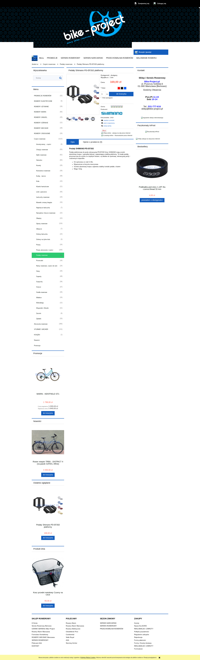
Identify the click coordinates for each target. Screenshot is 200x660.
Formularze (138, 649)
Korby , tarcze (41, 176)
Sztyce (38, 287)
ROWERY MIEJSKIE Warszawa (43, 637)
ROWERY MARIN (40, 112)
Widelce (39, 297)
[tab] (72, 142)
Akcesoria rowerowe (40, 324)
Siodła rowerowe (41, 292)
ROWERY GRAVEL (40, 117)
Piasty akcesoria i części (44, 250)
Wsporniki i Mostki (42, 308)
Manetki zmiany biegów (44, 202)
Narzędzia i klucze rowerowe (45, 213)
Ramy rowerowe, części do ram (46, 266)
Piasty (38, 245)
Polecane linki (37, 643)
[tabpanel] (100, 159)
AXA (67, 640)
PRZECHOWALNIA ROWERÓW (111, 629)
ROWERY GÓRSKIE (41, 123)
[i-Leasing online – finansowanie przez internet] (116, 135)
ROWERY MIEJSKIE (41, 128)
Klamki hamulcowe (42, 186)
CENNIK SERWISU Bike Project (43, 629)
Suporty (38, 276)
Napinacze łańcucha (43, 208)
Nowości (37, 340)
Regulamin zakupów (141, 634)
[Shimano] (112, 113)
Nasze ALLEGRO (140, 626)
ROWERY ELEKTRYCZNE (43, 101)
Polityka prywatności (141, 632)
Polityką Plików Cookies (88, 657)
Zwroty (136, 623)
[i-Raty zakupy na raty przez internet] (152, 139)
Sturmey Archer (71, 643)
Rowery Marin (71, 623)
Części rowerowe (39, 139)
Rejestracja (138, 637)
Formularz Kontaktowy (40, 634)
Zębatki (38, 319)
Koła (37, 181)
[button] (107, 120)
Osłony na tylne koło (43, 239)
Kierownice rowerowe (43, 171)
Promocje (37, 345)
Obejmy (38, 218)
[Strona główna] (83, 28)
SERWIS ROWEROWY (40, 640)
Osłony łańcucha (41, 234)
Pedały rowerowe (42, 255)
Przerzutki (39, 260)
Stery (38, 271)
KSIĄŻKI (37, 335)
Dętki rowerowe (41, 155)
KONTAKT (35, 646)
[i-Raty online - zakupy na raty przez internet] (115, 133)
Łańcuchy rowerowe (42, 197)
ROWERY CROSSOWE (42, 133)
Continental (70, 634)
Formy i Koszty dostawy (143, 643)
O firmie (35, 623)
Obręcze (39, 229)
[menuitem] (41, 58)
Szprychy (39, 282)
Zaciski (38, 313)
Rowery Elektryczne (73, 629)
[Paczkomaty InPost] (152, 131)
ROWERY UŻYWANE (41, 106)
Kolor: (103, 88)
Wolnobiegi (40, 303)
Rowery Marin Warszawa (41, 632)
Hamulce (39, 160)
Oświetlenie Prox (72, 632)
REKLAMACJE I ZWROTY (143, 629)
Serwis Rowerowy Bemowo (42, 626)
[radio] (118, 88)
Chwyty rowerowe (42, 149)
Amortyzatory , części (43, 144)
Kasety (38, 165)
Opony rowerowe (41, 223)
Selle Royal (70, 637)
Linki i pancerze (41, 192)
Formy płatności (140, 640)
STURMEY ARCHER (41, 329)
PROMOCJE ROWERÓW (42, 96)
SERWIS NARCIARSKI (108, 623)
